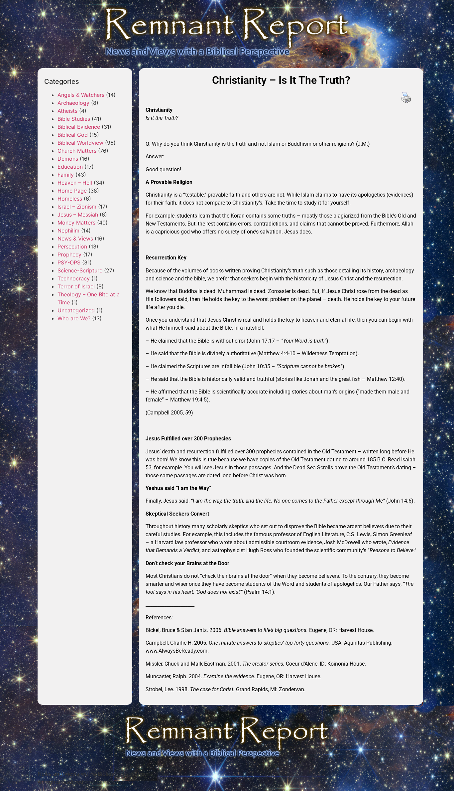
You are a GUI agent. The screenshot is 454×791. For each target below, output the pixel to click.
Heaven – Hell (74, 182)
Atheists (67, 110)
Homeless (69, 198)
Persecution (72, 246)
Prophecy (69, 254)
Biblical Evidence (78, 126)
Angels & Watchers (80, 94)
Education (70, 166)
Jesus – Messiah (77, 214)
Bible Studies (73, 118)
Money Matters (76, 222)
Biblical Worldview (80, 142)
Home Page (72, 190)
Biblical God (72, 134)
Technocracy (73, 278)
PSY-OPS (68, 262)
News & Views (75, 238)
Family (65, 174)
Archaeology (73, 102)
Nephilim (68, 230)
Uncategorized (76, 310)
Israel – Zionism (76, 206)
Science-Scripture (79, 270)
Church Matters (76, 150)
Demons (67, 158)
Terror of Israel (76, 286)
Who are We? (73, 318)
